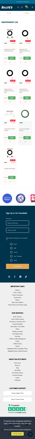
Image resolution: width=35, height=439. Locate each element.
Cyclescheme (17, 297)
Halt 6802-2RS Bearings (9, 168)
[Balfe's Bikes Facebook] (15, 277)
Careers (17, 377)
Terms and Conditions (17, 302)
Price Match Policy (17, 334)
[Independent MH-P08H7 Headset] (10, 114)
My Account (17, 363)
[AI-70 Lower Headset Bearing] (25, 114)
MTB (15, 248)
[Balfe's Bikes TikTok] (26, 277)
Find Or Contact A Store (17, 399)
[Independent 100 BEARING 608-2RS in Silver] (10, 74)
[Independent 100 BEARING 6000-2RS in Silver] (25, 34)
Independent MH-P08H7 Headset (9, 129)
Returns (17, 300)
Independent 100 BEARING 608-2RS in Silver (9, 91)
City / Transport (18, 256)
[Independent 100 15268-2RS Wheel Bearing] (10, 34)
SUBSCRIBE (17, 266)
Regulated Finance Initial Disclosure (17, 351)
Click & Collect (18, 292)
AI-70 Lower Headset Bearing (24, 129)
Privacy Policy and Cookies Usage (17, 305)
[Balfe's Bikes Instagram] (9, 277)
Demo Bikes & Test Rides (18, 326)
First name (8, 218)
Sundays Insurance (17, 331)
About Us (17, 365)
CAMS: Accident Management (17, 339)
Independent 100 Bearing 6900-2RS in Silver (24, 91)
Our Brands (17, 370)
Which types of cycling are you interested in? (16, 238)
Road (15, 244)
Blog (17, 368)
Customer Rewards (17, 324)
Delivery (17, 290)
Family (15, 260)
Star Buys (17, 336)
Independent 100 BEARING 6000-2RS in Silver (25, 51)
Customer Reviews (17, 375)
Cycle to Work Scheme (17, 319)
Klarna (17, 329)
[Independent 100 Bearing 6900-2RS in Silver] (25, 74)
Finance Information (17, 295)
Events (17, 341)
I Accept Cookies (17, 433)
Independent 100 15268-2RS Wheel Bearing (9, 50)
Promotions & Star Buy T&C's (17, 321)
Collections (18, 380)
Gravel (15, 252)
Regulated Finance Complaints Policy (17, 348)
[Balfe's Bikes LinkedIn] (20, 277)
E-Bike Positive (17, 343)
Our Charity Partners (17, 373)
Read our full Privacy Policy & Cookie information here (17, 429)
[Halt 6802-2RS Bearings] (10, 154)
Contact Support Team (17, 393)
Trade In (17, 346)
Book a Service (17, 316)
